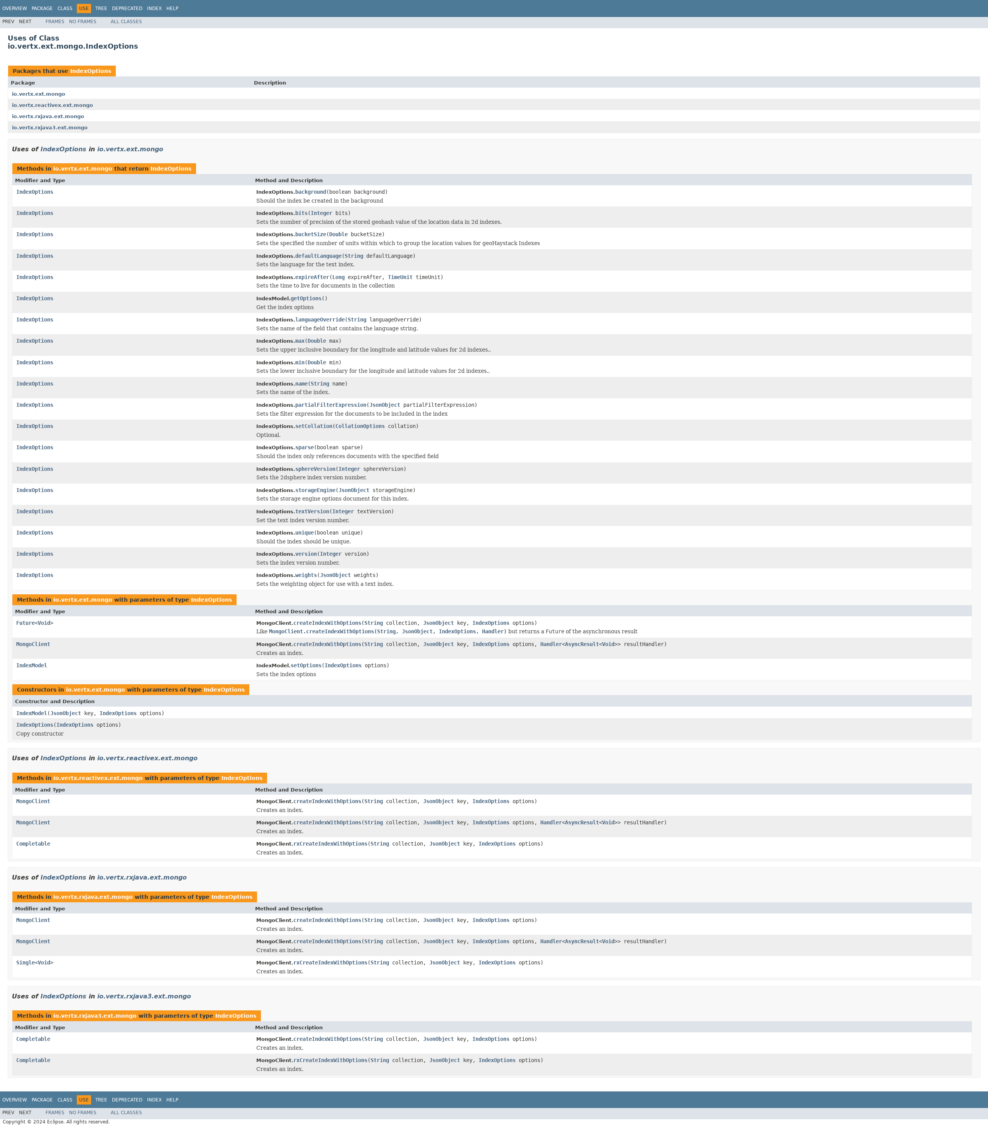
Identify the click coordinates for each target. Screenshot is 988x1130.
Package (42, 8)
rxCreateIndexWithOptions (330, 844)
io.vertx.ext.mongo (38, 94)
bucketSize (310, 234)
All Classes (126, 21)
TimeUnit (400, 277)
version (306, 554)
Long (338, 277)
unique (304, 532)
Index (154, 8)
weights (306, 575)
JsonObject (384, 405)
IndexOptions (90, 71)
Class (65, 8)
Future (25, 623)
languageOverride (320, 319)
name (301, 384)
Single (25, 962)
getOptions (306, 298)
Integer (321, 213)
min (300, 362)
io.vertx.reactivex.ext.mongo (52, 105)
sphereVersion (315, 469)
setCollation (313, 426)
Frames (55, 21)
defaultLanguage (318, 256)
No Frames (82, 21)
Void (44, 623)
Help (172, 8)
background (310, 192)
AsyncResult (582, 644)
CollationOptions (360, 426)
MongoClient (33, 644)
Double (338, 234)
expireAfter (312, 277)
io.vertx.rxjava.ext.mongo (48, 116)
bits (301, 213)
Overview (14, 8)
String (354, 256)
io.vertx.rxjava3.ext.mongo (50, 127)
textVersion (312, 511)
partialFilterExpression (330, 405)
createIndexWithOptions (327, 623)
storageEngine (315, 490)
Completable (33, 844)
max (300, 341)
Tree (101, 8)
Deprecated (127, 8)
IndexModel (31, 665)
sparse (304, 447)
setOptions (306, 665)
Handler (551, 644)
